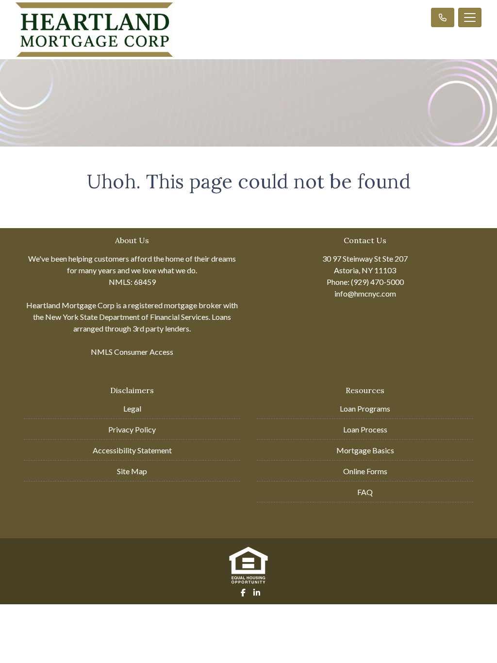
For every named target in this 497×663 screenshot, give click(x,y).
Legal (132, 408)
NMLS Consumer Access (132, 351)
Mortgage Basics (365, 450)
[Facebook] (243, 593)
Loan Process (365, 429)
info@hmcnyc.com (365, 293)
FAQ (365, 492)
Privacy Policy (132, 429)
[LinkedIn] (256, 593)
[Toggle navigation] (469, 17)
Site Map (132, 471)
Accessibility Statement (132, 450)
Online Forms (365, 471)
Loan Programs (365, 408)
